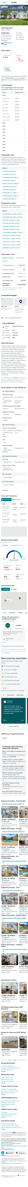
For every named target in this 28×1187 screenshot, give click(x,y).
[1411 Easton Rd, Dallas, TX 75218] (9, 959)
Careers (2, 1159)
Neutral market (14, 560)
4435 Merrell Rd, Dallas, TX (9, 198)
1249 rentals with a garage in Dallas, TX (13, 831)
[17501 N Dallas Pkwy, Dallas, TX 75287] (9, 812)
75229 (15, 377)
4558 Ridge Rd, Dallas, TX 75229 (11, 247)
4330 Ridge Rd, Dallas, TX (9, 189)
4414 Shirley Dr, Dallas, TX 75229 (11, 220)
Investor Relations (13, 1159)
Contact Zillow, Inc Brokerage (7, 1149)
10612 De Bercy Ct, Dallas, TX (10, 192)
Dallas (3, 761)
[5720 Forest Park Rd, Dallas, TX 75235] (9, 840)
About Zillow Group (12, 1158)
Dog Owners (20, 695)
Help (10, 1160)
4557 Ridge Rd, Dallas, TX (9, 180)
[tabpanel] (14, 277)
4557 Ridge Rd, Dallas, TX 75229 (11, 223)
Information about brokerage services (11, 1145)
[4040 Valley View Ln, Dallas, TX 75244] (9, 988)
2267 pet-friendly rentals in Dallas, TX (13, 804)
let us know (22, 1171)
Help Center (6, 1176)
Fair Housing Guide (20, 1158)
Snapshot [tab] (5, 545)
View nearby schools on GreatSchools (13, 646)
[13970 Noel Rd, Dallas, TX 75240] (9, 871)
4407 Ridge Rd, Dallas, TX (9, 171)
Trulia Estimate (8, 87)
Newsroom (7, 1159)
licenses (15, 1139)
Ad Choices (21, 1160)
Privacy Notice (15, 1160)
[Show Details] (25, 95)
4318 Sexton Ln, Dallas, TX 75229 (11, 244)
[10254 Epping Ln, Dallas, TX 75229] (9, 1042)
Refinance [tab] (5, 261)
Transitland (20, 1132)
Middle (20, 612)
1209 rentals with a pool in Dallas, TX (12, 890)
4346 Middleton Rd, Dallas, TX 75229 (12, 214)
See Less (5, 490)
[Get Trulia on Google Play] (21, 1152)
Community (10, 695)
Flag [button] (22, 720)
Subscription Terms (5, 1160)
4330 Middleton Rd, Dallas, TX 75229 (12, 217)
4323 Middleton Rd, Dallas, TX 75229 (12, 232)
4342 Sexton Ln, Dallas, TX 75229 (11, 235)
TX (6, 1060)
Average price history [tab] (16, 545)
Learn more (7, 652)
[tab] (6, 499)
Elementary (12, 612)
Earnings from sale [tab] (7, 258)
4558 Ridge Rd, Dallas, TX (9, 174)
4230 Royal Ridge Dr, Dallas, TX (10, 195)
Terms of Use (20, 1159)
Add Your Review (14, 726)
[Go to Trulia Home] (14, 2)
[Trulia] (2, 1152)
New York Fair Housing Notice (7, 1144)
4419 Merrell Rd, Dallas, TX (9, 186)
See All (5, 688)
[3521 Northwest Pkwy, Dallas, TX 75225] (9, 1017)
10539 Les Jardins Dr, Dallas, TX (10, 183)
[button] (26, 2)
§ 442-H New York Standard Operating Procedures (11, 1143)
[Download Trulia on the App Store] (9, 1152)
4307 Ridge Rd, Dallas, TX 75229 (11, 229)
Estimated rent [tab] (20, 258)
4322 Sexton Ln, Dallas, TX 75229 (11, 241)
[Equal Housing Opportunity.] (18, 1175)
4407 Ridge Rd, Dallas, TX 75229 (11, 226)
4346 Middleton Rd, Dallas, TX (10, 177)
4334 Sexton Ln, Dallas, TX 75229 (11, 238)
